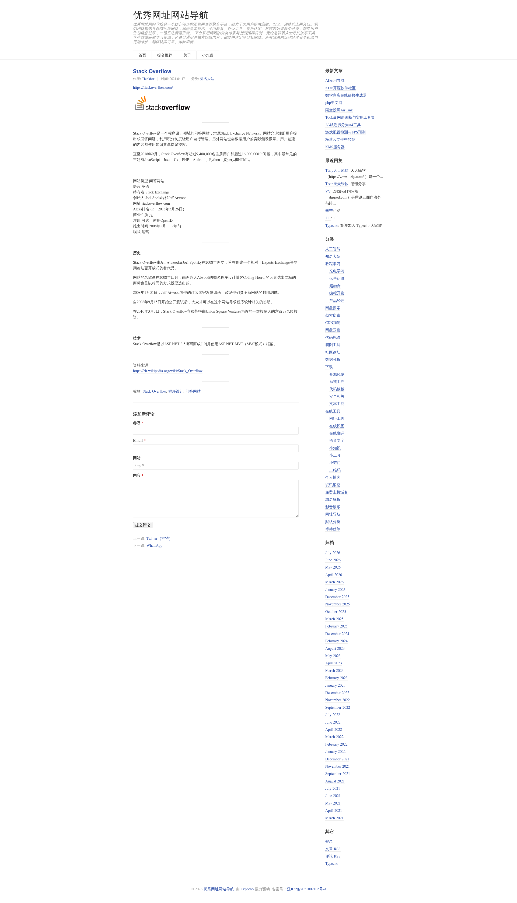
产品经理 (336, 300)
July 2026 (332, 552)
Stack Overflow (152, 71)
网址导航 (332, 514)
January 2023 (335, 685)
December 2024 (337, 633)
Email (138, 440)
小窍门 (335, 462)
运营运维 (336, 278)
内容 (137, 475)
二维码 (335, 469)
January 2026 (335, 589)
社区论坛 (332, 352)
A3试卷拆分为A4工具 (343, 124)
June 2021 (333, 795)
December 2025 (337, 596)
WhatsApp (154, 545)
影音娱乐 (332, 506)
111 (328, 217)
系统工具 (336, 381)
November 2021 (337, 766)
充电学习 (336, 270)
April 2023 (333, 662)
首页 (142, 55)
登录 (329, 841)
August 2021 (335, 781)
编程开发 (336, 292)
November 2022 (337, 699)
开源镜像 (336, 374)
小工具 (335, 455)
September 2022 (337, 707)
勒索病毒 (332, 315)
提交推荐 (164, 55)
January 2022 (335, 751)
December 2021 (337, 758)
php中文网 (333, 102)
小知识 (335, 447)
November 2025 (337, 603)
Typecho (331, 225)
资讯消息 (332, 484)
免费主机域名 (336, 492)
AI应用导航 (334, 80)
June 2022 (333, 722)
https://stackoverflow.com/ (153, 87)
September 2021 (337, 773)
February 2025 (336, 626)
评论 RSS (333, 856)
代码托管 (332, 337)
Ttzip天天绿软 (336, 170)
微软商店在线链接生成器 (346, 95)
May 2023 (333, 655)
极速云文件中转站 (340, 139)
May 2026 (333, 567)
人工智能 (332, 248)
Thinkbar (148, 78)
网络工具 (336, 418)
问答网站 (193, 391)
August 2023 (335, 648)
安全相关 (336, 396)
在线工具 (332, 411)
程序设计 (175, 391)
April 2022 (333, 729)
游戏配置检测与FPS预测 (345, 132)
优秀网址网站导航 (170, 14)
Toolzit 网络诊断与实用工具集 (350, 117)
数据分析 (332, 359)
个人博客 (332, 477)
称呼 (137, 423)
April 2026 (333, 574)
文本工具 (336, 403)
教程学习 (332, 263)
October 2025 (335, 611)
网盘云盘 (332, 329)
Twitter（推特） (159, 538)
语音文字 (336, 440)
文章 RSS (333, 848)
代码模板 (336, 388)
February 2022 (336, 744)
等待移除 (332, 528)
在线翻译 (336, 433)
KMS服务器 (335, 146)
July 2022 (332, 714)
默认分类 (332, 521)
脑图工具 (332, 344)
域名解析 (332, 499)
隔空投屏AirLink (339, 109)
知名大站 (207, 78)
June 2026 (333, 559)
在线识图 (336, 425)
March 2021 (334, 817)
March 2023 (334, 670)
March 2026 (334, 581)
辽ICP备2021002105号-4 (306, 888)
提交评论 (142, 524)
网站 (137, 458)
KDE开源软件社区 (340, 87)
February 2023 (336, 677)
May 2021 (333, 803)
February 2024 (336, 640)
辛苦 (329, 210)
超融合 (335, 285)
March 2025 (334, 618)
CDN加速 (333, 322)
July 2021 (332, 788)
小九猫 (207, 55)
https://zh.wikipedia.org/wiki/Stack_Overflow (167, 370)
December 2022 (337, 692)
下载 (329, 366)
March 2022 (334, 736)
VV (327, 191)
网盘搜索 (332, 307)
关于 (187, 55)
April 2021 (333, 810)
